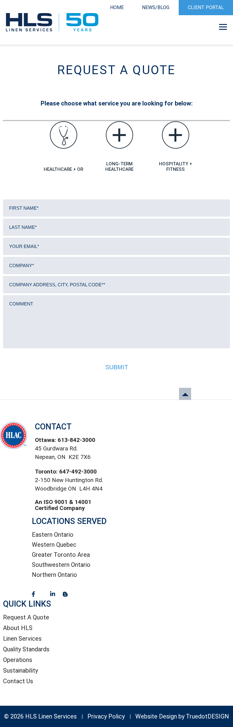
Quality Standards (26, 649)
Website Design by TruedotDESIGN (182, 716)
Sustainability (20, 670)
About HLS (17, 628)
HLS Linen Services (52, 22)
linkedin (52, 594)
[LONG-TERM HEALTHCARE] (119, 135)
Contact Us (18, 681)
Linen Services (22, 638)
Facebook (33, 594)
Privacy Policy (106, 716)
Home (117, 7)
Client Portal (206, 7)
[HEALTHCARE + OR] (63, 135)
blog (65, 594)
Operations (17, 659)
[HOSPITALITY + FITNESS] (175, 135)
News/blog (155, 7)
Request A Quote (26, 617)
